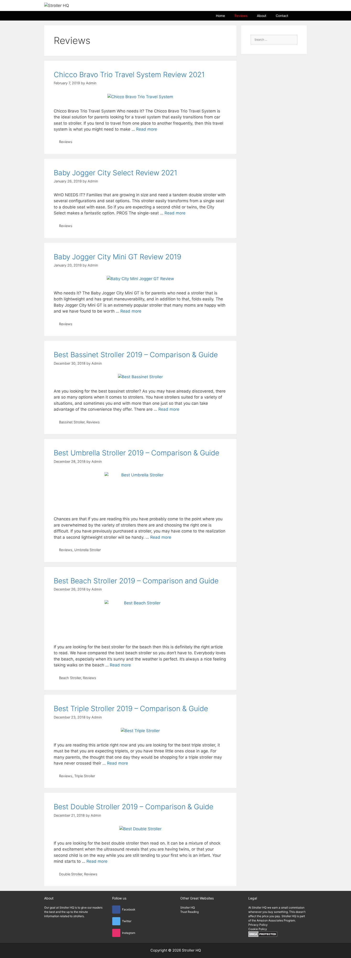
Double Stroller (70, 874)
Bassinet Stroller (72, 422)
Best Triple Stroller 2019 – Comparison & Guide (131, 708)
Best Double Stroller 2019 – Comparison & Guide (133, 806)
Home (220, 16)
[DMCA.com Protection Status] (262, 936)
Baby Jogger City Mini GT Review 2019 (117, 256)
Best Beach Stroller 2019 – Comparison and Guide (136, 580)
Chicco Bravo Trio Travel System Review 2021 (129, 74)
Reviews (240, 16)
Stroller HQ (187, 907)
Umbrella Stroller (87, 550)
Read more (146, 129)
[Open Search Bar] (300, 16)
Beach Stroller (70, 678)
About (261, 16)
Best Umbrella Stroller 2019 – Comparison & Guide (136, 452)
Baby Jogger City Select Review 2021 (115, 172)
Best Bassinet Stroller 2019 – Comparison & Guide (136, 354)
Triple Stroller (84, 776)
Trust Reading (189, 912)
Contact (282, 16)
